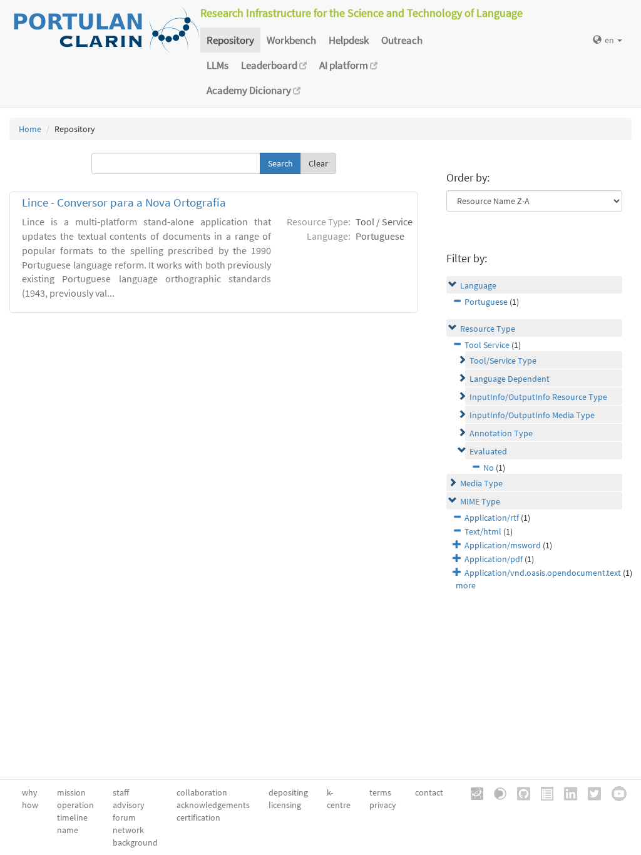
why (30, 792)
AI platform (344, 65)
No (488, 467)
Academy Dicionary (250, 90)
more (466, 585)
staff (121, 792)
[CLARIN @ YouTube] (615, 792)
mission (71, 792)
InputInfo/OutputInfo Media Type (532, 415)
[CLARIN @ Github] (519, 792)
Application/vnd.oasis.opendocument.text (542, 572)
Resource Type (487, 328)
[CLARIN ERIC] (472, 792)
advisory (129, 805)
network (128, 830)
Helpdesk (349, 40)
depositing (288, 792)
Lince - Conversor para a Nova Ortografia (124, 202)
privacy (382, 805)
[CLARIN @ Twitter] (590, 792)
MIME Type (480, 501)
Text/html (482, 531)
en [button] (610, 40)
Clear (318, 163)
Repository (230, 40)
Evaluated (488, 451)
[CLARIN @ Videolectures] (495, 792)
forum (124, 817)
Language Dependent (509, 378)
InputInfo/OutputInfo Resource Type (538, 396)
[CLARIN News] (542, 792)
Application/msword (502, 545)
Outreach (402, 40)
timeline (72, 817)
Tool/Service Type (502, 360)
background (135, 842)
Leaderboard (270, 65)
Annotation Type (501, 433)
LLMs (217, 65)
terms (380, 792)
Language (478, 285)
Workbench (291, 40)
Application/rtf (491, 517)
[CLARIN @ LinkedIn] (566, 792)
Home (30, 129)
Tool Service (487, 345)
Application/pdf (493, 559)
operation (75, 805)
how (30, 805)
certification (198, 817)
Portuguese (486, 301)
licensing (285, 805)
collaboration (202, 792)
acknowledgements (213, 805)
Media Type (481, 483)
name (67, 830)
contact (429, 792)
